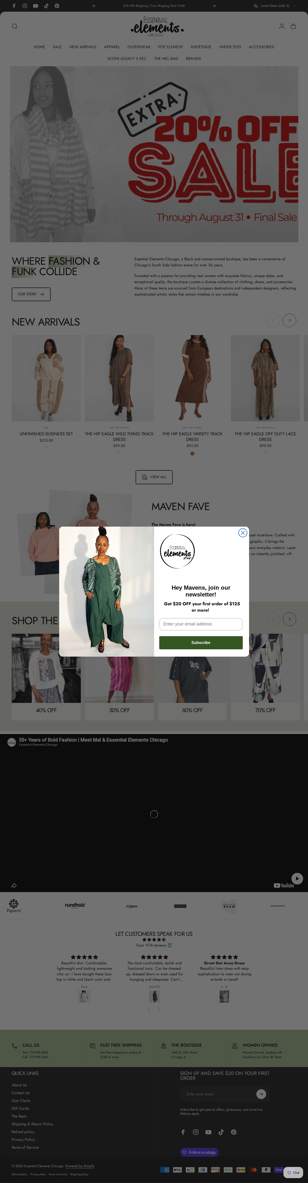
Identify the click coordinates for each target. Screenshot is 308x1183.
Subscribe (200, 643)
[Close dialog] (243, 533)
